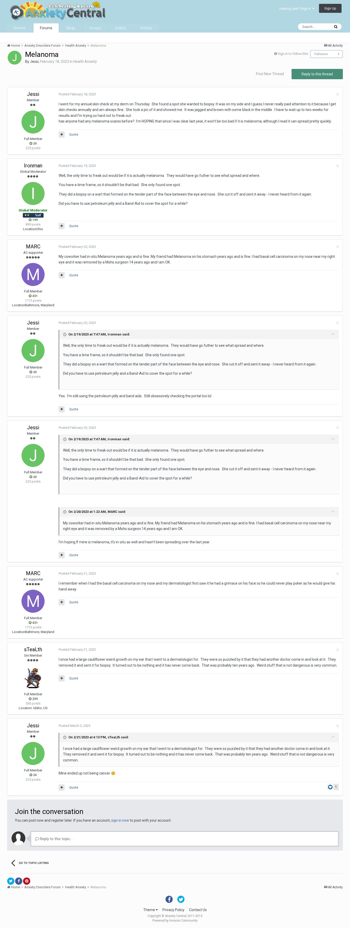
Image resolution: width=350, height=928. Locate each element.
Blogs (70, 28)
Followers (321, 54)
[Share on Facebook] (18, 881)
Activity (146, 28)
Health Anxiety (85, 61)
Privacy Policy (173, 910)
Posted (77, 94)
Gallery (120, 28)
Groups (95, 28)
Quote (73, 134)
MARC (33, 246)
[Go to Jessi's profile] (15, 58)
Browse (20, 28)
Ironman (33, 165)
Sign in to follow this (293, 54)
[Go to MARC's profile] (33, 274)
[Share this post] (337, 94)
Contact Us (198, 910)
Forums (46, 28)
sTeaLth (33, 649)
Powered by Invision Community (175, 920)
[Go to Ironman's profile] (33, 193)
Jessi (34, 61)
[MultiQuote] (62, 134)
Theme (149, 910)
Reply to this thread (317, 74)
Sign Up (330, 8)
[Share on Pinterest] (26, 881)
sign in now (120, 820)
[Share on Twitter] (10, 881)
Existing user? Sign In (296, 9)
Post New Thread (270, 74)
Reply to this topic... (56, 839)
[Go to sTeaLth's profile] (33, 677)
